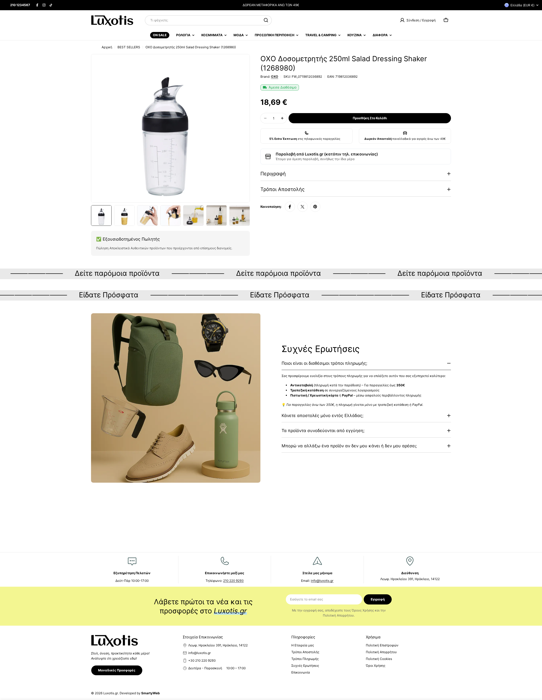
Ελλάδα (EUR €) (522, 5)
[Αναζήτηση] (265, 20)
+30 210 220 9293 (202, 660)
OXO (274, 77)
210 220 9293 (233, 581)
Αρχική (107, 47)
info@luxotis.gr (322, 581)
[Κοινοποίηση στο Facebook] (290, 207)
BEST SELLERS (129, 47)
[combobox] (208, 20)
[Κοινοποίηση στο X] (302, 207)
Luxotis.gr (110, 693)
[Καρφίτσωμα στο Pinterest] (315, 207)
